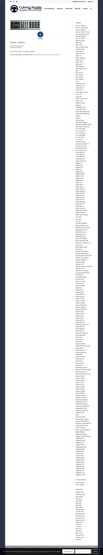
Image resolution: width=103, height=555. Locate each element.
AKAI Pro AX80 (80, 40)
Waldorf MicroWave (81, 434)
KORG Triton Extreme (82, 215)
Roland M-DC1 (80, 320)
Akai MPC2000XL (81, 36)
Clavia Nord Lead (81, 109)
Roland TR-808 (80, 387)
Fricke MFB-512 (80, 157)
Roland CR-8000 (80, 286)
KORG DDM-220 (80, 191)
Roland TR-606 (80, 378)
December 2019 (80, 514)
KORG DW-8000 (80, 193)
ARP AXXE (79, 64)
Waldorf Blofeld (80, 432)
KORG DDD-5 (80, 187)
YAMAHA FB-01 (80, 445)
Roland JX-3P (80, 316)
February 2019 (80, 535)
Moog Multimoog (80, 236)
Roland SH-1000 (80, 357)
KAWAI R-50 (79, 178)
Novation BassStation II (83, 253)
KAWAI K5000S (80, 174)
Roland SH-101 (80, 359)
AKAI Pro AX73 (80, 38)
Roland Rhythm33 (81, 352)
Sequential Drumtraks (82, 400)
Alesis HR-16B (80, 53)
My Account (79, 245)
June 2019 (79, 527)
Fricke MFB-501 (80, 154)
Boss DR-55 (79, 77)
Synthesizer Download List (83, 423)
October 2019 (79, 518)
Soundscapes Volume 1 (82, 419)
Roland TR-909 (80, 389)
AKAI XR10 (79, 45)
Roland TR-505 (80, 376)
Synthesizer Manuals (82, 425)
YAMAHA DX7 (80, 443)
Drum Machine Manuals (82, 126)
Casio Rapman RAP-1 (82, 92)
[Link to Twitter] (10, 1)
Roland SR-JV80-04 (81, 367)
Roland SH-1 (79, 354)
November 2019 (80, 516)
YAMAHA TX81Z (80, 475)
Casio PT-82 (79, 90)
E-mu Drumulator (80, 129)
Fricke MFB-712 (80, 159)
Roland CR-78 (80, 283)
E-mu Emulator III (81, 133)
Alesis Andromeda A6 (82, 47)
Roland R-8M (79, 348)
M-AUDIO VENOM (81, 223)
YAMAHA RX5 (80, 462)
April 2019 (78, 531)
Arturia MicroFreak (81, 68)
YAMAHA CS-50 (80, 440)
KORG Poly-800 (80, 208)
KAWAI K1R (79, 167)
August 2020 (79, 496)
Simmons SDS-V (80, 417)
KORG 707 (79, 182)
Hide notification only (83, 551)
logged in (20, 51)
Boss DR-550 (79, 79)
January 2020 (79, 511)
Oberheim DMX (80, 262)
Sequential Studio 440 (82, 410)
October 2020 (79, 492)
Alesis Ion (78, 56)
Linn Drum (79, 219)
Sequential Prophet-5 (82, 404)
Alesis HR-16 (79, 51)
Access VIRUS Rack (82, 28)
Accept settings (68, 551)
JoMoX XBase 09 (81, 161)
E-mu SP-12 (79, 139)
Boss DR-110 (79, 73)
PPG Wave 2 (79, 275)
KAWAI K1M (79, 165)
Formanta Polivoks (81, 150)
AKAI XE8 (79, 43)
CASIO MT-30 (80, 88)
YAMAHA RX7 (80, 464)
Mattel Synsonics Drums (83, 228)
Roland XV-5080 (80, 391)
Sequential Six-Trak (81, 408)
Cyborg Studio (80, 120)
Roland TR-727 (80, 385)
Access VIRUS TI (81, 30)
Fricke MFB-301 (80, 152)
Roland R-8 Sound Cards (83, 346)
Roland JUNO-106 (81, 305)
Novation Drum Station (82, 258)
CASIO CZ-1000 (80, 83)
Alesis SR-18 (79, 62)
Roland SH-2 (79, 361)
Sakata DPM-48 (80, 393)
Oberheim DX (79, 264)
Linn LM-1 (78, 221)
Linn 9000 (78, 217)
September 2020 (80, 494)
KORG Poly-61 (80, 206)
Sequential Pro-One (81, 402)
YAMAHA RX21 (80, 458)
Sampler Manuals (81, 395)
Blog (77, 71)
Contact (78, 118)
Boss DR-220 (79, 75)
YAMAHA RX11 (80, 451)
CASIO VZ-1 (79, 101)
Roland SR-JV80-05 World (83, 369)
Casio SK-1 (79, 96)
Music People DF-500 (82, 240)
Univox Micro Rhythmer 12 (83, 430)
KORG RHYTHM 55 (81, 210)
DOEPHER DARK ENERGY (84, 124)
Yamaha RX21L (80, 460)
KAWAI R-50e (80, 180)
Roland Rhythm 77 (81, 350)
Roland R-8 (79, 342)
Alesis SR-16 (79, 60)
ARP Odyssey (80, 66)
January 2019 (79, 537)
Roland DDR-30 (80, 294)
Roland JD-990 (80, 299)
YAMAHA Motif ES (81, 447)
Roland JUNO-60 (80, 307)
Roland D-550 (79, 292)
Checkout (78, 105)
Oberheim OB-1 (80, 268)
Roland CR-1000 (80, 281)
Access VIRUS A (81, 25)
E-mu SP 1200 (80, 137)
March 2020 (79, 507)
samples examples (81, 397)
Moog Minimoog (80, 234)
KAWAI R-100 (80, 176)
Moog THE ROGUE (81, 238)
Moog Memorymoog (81, 230)
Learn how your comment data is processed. (47, 55)
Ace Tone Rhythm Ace (82, 34)
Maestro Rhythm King (82, 225)
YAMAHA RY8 (80, 471)
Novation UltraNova (81, 260)
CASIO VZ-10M (80, 103)
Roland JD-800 (80, 296)
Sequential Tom (80, 412)
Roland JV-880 (80, 314)
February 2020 (80, 509)
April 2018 (78, 539)
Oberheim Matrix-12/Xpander (84, 266)
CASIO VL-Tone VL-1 (82, 99)
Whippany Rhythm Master (83, 436)
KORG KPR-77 (80, 200)
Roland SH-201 (80, 363)
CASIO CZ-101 (80, 86)
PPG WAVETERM (81, 277)
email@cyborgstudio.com (79, 1)
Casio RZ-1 (79, 94)
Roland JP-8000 (80, 301)
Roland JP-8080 (80, 303)
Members (90, 1)
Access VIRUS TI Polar (83, 32)
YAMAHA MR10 (80, 449)
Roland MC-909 (80, 326)
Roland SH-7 (79, 365)
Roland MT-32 (80, 331)
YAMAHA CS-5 (80, 438)
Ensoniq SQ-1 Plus (81, 146)
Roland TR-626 (80, 380)
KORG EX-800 (80, 195)
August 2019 (79, 522)
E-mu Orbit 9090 (80, 135)
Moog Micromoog (81, 232)
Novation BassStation (82, 251)
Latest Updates (80, 485)
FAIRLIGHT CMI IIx (81, 148)
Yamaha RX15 (80, 453)
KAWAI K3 (79, 169)
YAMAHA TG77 (80, 473)
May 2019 (78, 529)
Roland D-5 (79, 288)
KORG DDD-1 (80, 185)
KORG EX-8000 (80, 197)
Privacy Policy (80, 279)
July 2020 (78, 499)
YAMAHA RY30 (80, 468)
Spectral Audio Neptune (82, 421)
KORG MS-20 (80, 204)
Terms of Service (81, 428)
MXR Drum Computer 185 (83, 243)
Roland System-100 (81, 372)
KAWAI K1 (79, 163)
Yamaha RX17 (80, 455)
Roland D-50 (79, 290)
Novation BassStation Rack (84, 256)
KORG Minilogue (80, 202)
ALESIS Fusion (80, 49)
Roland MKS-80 (80, 329)
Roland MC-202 (80, 322)
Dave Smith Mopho (81, 122)
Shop (77, 415)
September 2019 (80, 520)
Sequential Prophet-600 (82, 406)
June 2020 (79, 501)
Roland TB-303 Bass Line (83, 374)
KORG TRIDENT (80, 213)
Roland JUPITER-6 (81, 309)
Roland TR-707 (80, 382)
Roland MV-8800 (80, 335)
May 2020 (78, 503)
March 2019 (79, 533)
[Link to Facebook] (13, 1)
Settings (95, 551)
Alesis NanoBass (81, 58)
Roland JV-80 (79, 311)
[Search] (91, 8)
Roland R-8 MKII (80, 344)
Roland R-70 (79, 339)
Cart (77, 81)
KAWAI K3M (79, 172)
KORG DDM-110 (80, 189)
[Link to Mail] (16, 1)
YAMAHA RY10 (80, 466)
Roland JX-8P (80, 318)
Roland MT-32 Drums (82, 333)
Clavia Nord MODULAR (82, 111)
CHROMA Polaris (81, 107)
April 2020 (78, 505)
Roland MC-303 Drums (82, 324)
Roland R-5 (79, 337)
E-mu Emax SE (80, 131)
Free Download (80, 482)
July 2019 (78, 524)
